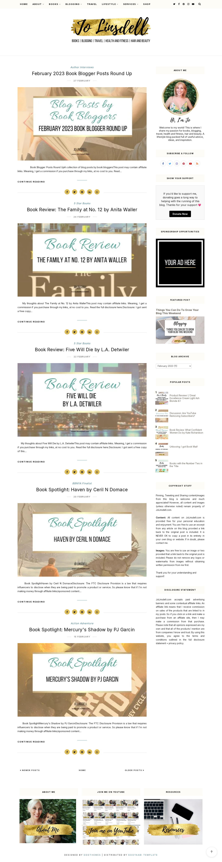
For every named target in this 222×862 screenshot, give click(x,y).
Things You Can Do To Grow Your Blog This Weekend (177, 311)
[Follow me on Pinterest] (183, 4)
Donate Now (180, 213)
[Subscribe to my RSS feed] (197, 163)
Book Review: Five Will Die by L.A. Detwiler (82, 349)
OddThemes (92, 855)
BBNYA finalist (82, 483)
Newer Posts (30, 770)
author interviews (82, 67)
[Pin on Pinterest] (82, 191)
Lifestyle (109, 4)
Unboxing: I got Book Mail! (184, 446)
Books (53, 4)
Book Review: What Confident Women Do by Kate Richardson (186, 431)
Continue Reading (31, 181)
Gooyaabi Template (143, 855)
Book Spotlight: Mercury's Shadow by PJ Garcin (82, 629)
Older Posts (134, 770)
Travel (92, 4)
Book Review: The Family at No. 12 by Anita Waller (82, 209)
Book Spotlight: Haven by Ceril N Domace (82, 489)
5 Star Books (82, 203)
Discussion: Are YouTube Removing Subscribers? (183, 414)
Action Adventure (82, 623)
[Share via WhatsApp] (97, 191)
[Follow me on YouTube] (192, 4)
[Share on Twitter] (74, 191)
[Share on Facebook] (67, 191)
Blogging (72, 4)
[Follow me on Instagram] (188, 4)
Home (24, 4)
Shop (146, 4)
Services (129, 4)
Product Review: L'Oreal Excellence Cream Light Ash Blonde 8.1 (184, 398)
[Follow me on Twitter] (173, 4)
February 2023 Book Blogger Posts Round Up (82, 73)
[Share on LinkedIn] (89, 191)
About (37, 4)
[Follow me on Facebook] (178, 4)
